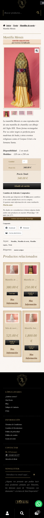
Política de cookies (11, 435)
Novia (15, 25)
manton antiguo (19, 250)
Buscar (22, 513)
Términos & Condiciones (13, 424)
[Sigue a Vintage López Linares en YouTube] (24, 503)
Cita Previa (9, 400)
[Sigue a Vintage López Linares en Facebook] (17, 503)
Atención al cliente (11, 459)
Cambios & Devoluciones (13, 428)
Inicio (8, 25)
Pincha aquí (7, 205)
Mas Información (12, 301)
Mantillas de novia (27, 25)
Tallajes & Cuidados (12, 407)
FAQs (7, 411)
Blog (6, 404)
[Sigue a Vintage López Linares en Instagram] (20, 503)
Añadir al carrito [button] (31, 294)
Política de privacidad (12, 432)
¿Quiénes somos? (11, 397)
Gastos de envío (10, 439)
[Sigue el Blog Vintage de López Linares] (27, 503)
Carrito (34, 511)
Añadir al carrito (22, 186)
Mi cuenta (7, 513)
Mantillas (14, 241)
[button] (37, 50)
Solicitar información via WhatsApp (22, 219)
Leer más (12, 293)
